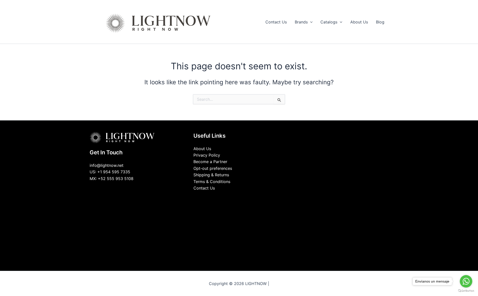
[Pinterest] (250, 197)
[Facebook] (228, 197)
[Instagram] (242, 197)
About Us (202, 148)
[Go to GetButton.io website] (466, 291)
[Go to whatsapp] (466, 281)
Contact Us (204, 188)
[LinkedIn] (235, 197)
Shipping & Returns (211, 174)
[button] (310, 22)
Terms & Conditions (211, 181)
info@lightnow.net (106, 165)
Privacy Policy (206, 155)
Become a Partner (210, 161)
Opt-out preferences (212, 168)
